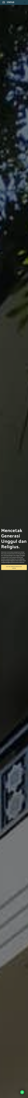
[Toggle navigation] (24, 2)
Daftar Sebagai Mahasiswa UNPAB (14, 567)
